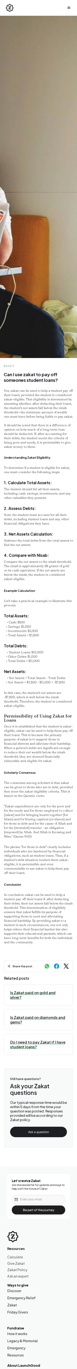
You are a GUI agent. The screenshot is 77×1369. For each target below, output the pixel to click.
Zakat (12, 1305)
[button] (69, 8)
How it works (17, 1333)
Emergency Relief (21, 1298)
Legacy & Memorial (22, 1341)
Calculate (15, 1257)
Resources (15, 1355)
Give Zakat (16, 1263)
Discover (14, 1290)
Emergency (16, 1348)
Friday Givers (17, 1312)
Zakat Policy (17, 1270)
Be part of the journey (38, 1210)
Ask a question (38, 1132)
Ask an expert (18, 1276)
